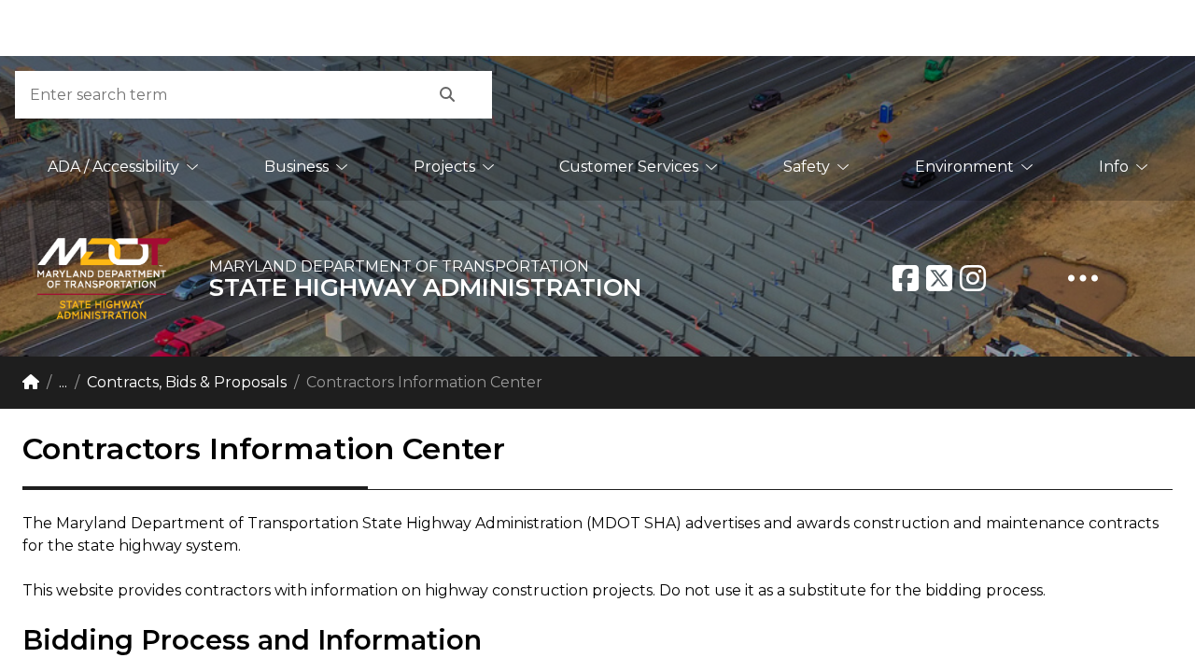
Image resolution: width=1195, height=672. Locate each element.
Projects (444, 166)
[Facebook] (906, 278)
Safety (806, 166)
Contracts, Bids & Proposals (187, 382)
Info (1114, 166)
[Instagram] (973, 278)
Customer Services (628, 166)
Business (296, 166)
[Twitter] (939, 278)
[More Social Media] (1083, 278)
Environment (964, 166)
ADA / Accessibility (113, 166)
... (63, 382)
